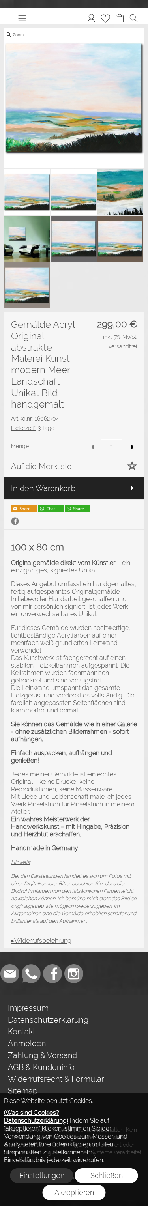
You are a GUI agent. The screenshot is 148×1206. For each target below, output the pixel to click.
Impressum (28, 1008)
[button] (22, 18)
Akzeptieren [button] (74, 1192)
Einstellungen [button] (41, 1175)
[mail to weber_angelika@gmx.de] (10, 973)
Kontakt (21, 1031)
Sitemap (22, 1091)
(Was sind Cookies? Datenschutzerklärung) (36, 1116)
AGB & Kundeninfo (41, 1067)
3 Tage (32, 428)
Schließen (106, 1175)
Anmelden (27, 1043)
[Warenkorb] (119, 18)
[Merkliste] (105, 18)
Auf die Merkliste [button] (41, 466)
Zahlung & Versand (42, 1055)
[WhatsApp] (31, 973)
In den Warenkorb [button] (43, 488)
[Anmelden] (91, 18)
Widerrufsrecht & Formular (56, 1079)
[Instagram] (74, 973)
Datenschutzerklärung (48, 1020)
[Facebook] (52, 973)
